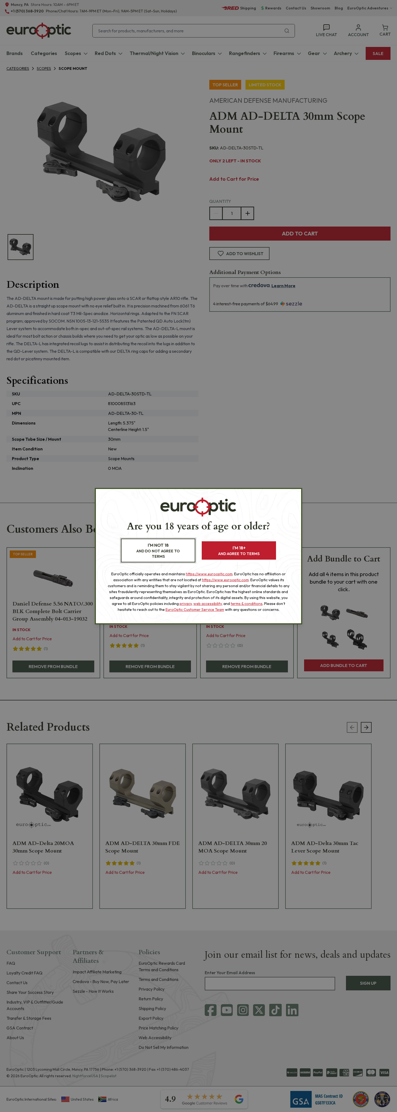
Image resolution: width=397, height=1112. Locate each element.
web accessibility (207, 603)
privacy (186, 603)
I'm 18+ (239, 550)
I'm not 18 (158, 550)
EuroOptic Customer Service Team (195, 609)
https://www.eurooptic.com (209, 574)
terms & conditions (247, 603)
